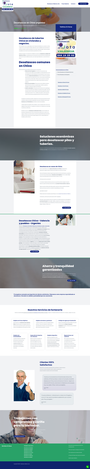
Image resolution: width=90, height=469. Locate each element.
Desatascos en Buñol (28, 457)
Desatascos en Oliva (28, 454)
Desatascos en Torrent (28, 452)
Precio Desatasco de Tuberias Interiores (65, 72)
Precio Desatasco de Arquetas (63, 74)
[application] (75, 4)
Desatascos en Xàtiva (28, 449)
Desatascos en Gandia (28, 447)
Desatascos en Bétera (28, 455)
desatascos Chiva (37, 312)
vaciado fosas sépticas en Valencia (64, 193)
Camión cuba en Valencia (73, 457)
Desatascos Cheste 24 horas (63, 82)
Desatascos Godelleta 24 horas (64, 93)
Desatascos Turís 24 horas (63, 85)
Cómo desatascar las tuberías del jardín (75, 452)
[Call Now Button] (87, 466)
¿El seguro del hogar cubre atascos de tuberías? (77, 455)
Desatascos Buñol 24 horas (63, 89)
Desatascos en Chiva (28, 450)
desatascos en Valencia (26, 429)
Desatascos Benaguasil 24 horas (64, 96)
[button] (83, 4)
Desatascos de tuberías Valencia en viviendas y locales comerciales (36, 225)
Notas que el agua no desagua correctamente (76, 449)
